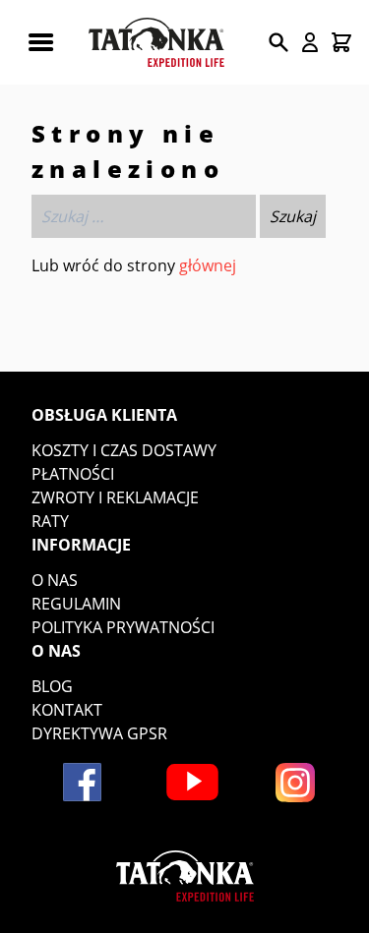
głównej (207, 265)
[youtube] (192, 782)
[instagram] (295, 782)
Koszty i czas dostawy (123, 450)
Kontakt (66, 710)
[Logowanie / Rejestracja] (310, 42)
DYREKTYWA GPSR (99, 733)
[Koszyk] (341, 42)
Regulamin (76, 603)
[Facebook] (82, 782)
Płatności (72, 474)
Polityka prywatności (123, 627)
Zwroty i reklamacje (115, 497)
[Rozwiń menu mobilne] (40, 42)
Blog (52, 686)
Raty (50, 521)
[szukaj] (278, 42)
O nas (54, 580)
